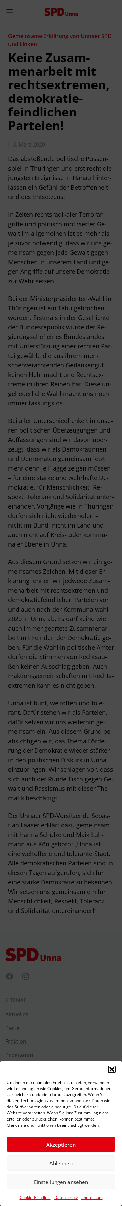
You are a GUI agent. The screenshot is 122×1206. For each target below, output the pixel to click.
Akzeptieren (61, 1144)
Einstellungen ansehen (61, 1182)
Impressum (92, 1197)
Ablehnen (61, 1163)
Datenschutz (66, 1197)
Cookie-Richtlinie (35, 1197)
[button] (111, 1069)
